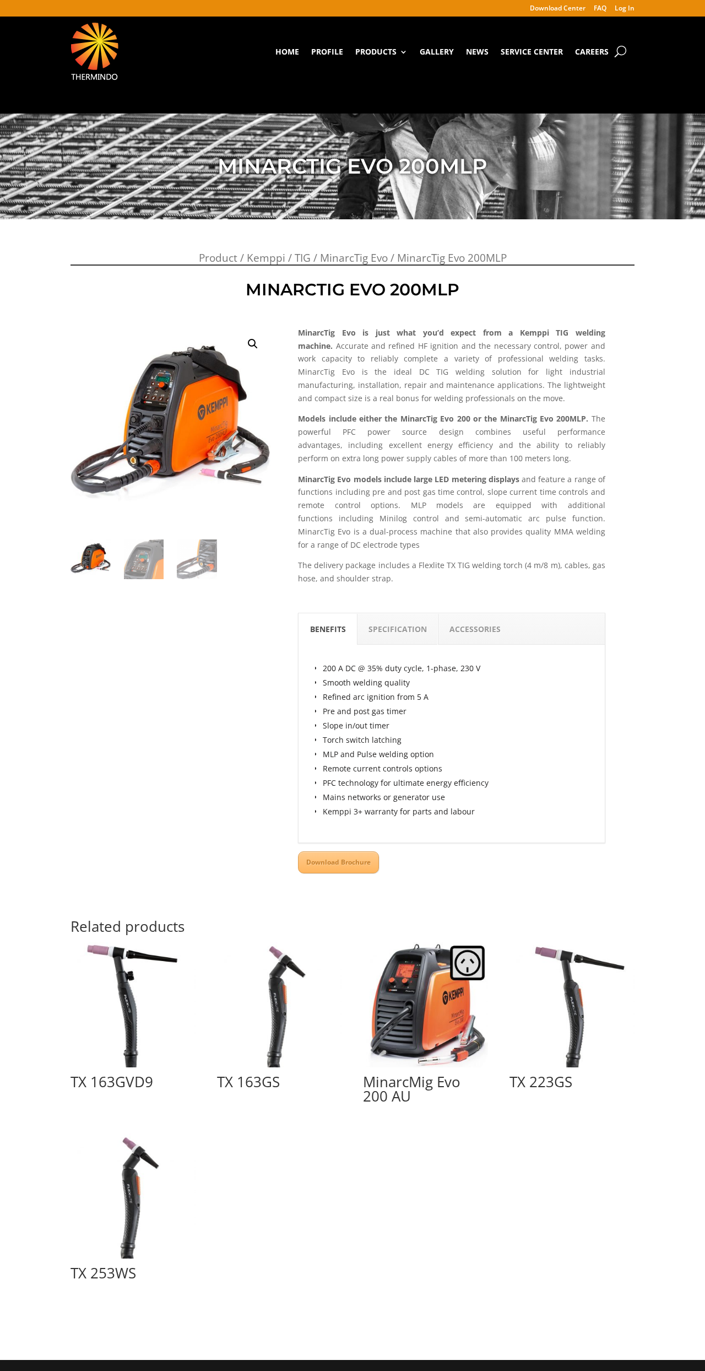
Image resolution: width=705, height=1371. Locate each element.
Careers (592, 51)
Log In (624, 9)
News (477, 51)
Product (218, 258)
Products (376, 51)
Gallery (437, 51)
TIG (303, 258)
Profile (327, 51)
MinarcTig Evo (354, 258)
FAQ (600, 9)
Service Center (532, 51)
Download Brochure (338, 862)
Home (287, 51)
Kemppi (266, 258)
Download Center (557, 9)
